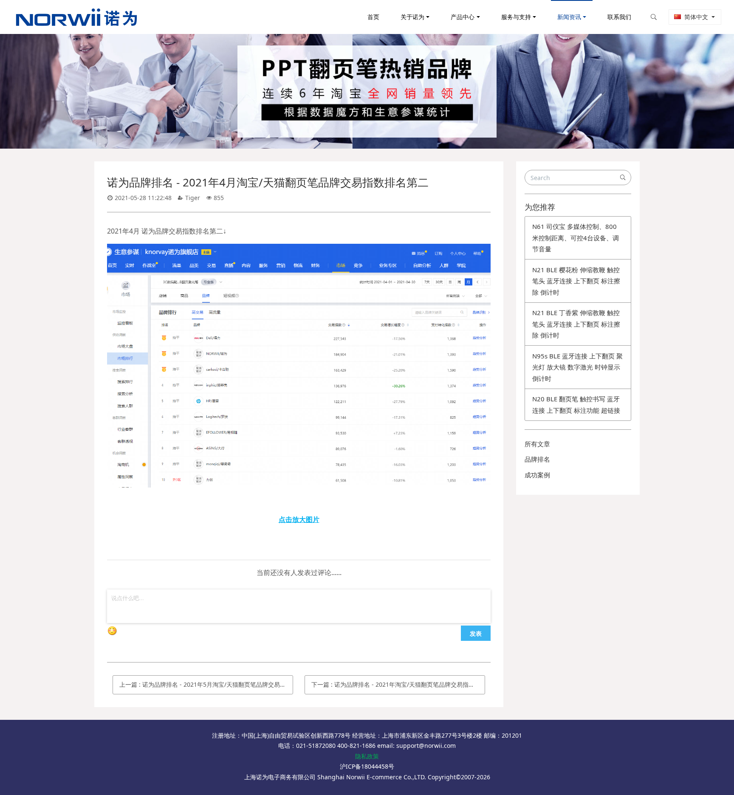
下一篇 (398, 684)
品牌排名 (537, 459)
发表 (476, 633)
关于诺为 (412, 17)
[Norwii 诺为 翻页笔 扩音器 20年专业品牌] (76, 17)
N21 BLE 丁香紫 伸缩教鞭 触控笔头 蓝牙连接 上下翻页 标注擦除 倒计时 (576, 323)
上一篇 (206, 684)
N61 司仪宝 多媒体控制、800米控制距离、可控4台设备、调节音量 (575, 237)
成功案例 (537, 475)
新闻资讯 (569, 17)
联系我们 (619, 17)
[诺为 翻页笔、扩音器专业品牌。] (299, 249)
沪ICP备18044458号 (367, 766)
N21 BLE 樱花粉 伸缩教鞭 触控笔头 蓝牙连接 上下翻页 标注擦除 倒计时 (576, 280)
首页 (373, 17)
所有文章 (537, 444)
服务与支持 (516, 17)
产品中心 (462, 17)
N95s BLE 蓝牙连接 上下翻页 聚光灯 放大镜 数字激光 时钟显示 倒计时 (577, 367)
